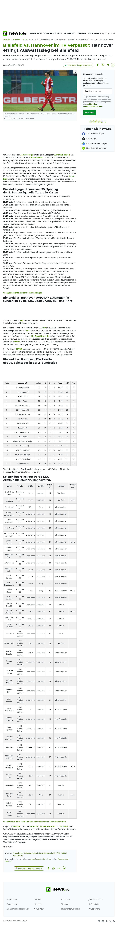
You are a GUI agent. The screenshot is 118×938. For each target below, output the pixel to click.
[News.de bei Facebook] (108, 33)
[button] (78, 65)
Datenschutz (12, 904)
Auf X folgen (91, 138)
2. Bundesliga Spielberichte (35, 853)
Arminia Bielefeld (53, 853)
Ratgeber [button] (69, 33)
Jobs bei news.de (96, 899)
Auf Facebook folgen (95, 133)
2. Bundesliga (18, 853)
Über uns (38, 904)
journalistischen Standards (40, 859)
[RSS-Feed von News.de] (114, 33)
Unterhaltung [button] (52, 33)
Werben (37, 899)
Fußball (64, 853)
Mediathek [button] (94, 33)
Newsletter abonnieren (96, 148)
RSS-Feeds (65, 899)
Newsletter (39, 909)
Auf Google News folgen (97, 143)
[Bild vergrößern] (75, 72)
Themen (81, 33)
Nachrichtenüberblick (70, 909)
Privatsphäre (94, 909)
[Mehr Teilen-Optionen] (113, 65)
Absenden (89, 112)
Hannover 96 (18, 855)
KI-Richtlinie (94, 904)
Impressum (12, 899)
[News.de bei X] (111, 33)
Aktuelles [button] (35, 33)
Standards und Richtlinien (18, 909)
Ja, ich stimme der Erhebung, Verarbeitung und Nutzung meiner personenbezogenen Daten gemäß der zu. (97, 102)
